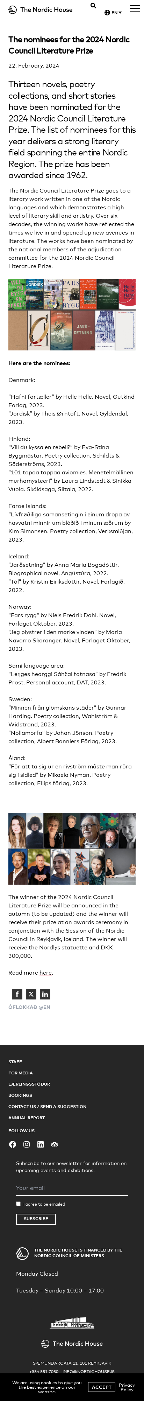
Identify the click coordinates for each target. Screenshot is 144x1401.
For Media (20, 1072)
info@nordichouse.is (89, 1371)
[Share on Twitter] (31, 994)
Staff (15, 1061)
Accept (101, 1387)
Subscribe (36, 1218)
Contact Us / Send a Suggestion (47, 1106)
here (45, 972)
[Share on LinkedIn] (45, 994)
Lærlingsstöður (29, 1084)
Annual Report (26, 1117)
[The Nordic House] (42, 10)
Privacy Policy (127, 1387)
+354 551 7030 (43, 1371)
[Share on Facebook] (17, 994)
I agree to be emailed (44, 1204)
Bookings (20, 1095)
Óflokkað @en (29, 1007)
